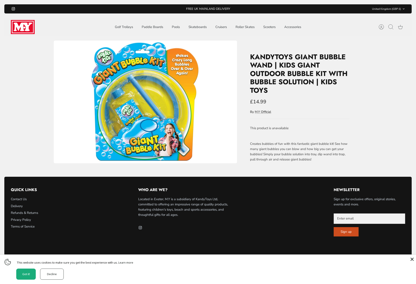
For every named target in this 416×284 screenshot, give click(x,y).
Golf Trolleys (124, 27)
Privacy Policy (21, 220)
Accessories (292, 27)
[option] (145, 102)
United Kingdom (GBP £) (386, 9)
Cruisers (221, 27)
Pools (176, 27)
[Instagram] (13, 9)
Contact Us (19, 199)
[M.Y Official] (23, 27)
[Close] (412, 259)
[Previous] (149, 9)
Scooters (269, 27)
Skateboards (197, 27)
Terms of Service (23, 226)
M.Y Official (263, 112)
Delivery (17, 206)
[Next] (267, 9)
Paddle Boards (152, 27)
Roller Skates (245, 27)
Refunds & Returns (24, 213)
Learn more (125, 262)
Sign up (346, 232)
